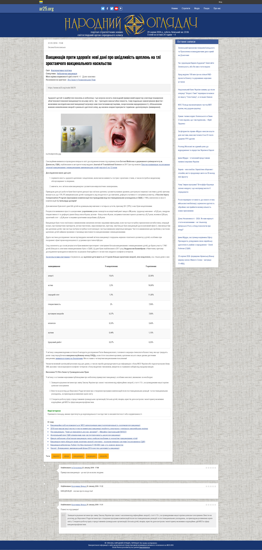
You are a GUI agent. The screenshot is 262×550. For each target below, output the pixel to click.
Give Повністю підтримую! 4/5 (213, 505)
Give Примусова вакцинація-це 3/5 (211, 468)
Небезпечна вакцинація (67, 73)
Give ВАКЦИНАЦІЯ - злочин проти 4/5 (213, 486)
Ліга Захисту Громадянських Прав (81, 80)
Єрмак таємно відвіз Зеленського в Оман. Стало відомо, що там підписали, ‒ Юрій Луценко (195, 120)
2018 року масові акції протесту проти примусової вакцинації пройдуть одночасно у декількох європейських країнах (99, 428)
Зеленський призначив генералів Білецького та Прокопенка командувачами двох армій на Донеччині (196, 51)
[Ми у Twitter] (112, 8)
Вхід (220, 2)
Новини (174, 8)
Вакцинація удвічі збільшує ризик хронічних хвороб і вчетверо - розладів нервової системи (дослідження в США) (97, 441)
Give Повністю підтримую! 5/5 (215, 505)
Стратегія (186, 8)
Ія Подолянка (77, 468)
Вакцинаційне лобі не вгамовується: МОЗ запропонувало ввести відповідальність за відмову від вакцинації (95, 425)
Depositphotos (144, 547)
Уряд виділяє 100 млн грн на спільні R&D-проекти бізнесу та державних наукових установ (195, 78)
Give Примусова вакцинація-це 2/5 (209, 468)
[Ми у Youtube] (116, 8)
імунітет (56, 456)
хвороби (103, 456)
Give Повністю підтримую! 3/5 (211, 505)
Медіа (197, 8)
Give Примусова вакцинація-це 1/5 (206, 468)
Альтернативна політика (61, 70)
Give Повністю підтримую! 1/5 (206, 505)
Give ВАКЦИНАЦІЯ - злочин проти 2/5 (209, 486)
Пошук (206, 8)
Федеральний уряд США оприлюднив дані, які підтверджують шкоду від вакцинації (85, 435)
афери (66, 456)
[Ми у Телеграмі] (103, 8)
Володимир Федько (79, 486)
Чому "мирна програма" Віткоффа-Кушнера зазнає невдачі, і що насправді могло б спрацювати (196, 188)
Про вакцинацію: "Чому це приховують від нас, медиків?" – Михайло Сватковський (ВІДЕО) (88, 432)
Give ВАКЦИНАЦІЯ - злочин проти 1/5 (206, 486)
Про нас (217, 8)
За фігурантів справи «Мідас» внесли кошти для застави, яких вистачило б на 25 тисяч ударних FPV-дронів (196, 135)
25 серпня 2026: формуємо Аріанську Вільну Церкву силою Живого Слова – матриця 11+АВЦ (196, 260)
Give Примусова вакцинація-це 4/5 (213, 468)
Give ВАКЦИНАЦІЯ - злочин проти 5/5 (215, 486)
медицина (91, 456)
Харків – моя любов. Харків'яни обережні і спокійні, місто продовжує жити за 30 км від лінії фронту (196, 173)
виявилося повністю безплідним (69, 358)
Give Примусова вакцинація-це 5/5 (215, 468)
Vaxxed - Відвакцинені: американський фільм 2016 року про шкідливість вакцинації (84, 448)
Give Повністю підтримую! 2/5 (209, 505)
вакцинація (78, 456)
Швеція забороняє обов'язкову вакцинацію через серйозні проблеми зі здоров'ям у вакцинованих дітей (93, 438)
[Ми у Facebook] (107, 8)
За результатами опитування (58, 257)
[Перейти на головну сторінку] (131, 25)
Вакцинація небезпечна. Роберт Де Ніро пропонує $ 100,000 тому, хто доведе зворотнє (86, 445)
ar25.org (46, 8)
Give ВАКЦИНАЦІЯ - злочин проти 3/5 (211, 486)
